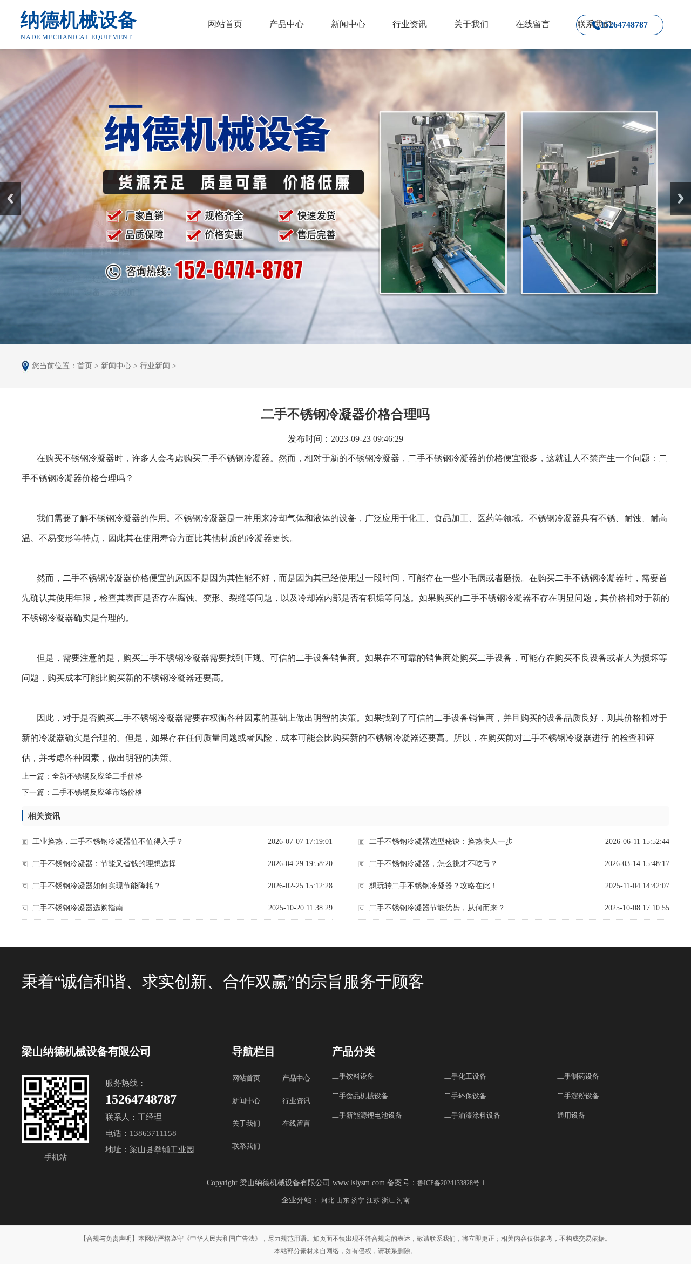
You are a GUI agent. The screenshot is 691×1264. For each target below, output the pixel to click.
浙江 (388, 1200)
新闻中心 (348, 24)
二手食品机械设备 (360, 1096)
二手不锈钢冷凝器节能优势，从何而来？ (437, 908)
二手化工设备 (465, 1076)
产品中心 (286, 24)
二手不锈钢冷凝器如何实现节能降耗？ (96, 886)
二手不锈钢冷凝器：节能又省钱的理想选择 (104, 864)
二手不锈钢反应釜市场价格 (97, 792)
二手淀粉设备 (578, 1096)
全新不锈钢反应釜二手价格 (97, 776)
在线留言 (533, 24)
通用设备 (571, 1115)
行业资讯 (409, 24)
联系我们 (246, 1146)
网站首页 (225, 24)
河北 (327, 1200)
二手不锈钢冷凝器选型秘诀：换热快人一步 (441, 841)
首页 (84, 366)
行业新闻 (155, 366)
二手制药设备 (578, 1076)
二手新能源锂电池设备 (367, 1115)
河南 (403, 1200)
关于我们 (471, 24)
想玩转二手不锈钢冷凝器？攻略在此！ (433, 886)
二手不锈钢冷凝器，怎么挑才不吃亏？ (433, 864)
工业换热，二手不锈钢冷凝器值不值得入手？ (108, 841)
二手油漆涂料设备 (472, 1115)
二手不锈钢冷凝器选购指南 (77, 908)
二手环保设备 (465, 1096)
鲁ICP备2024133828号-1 (451, 1183)
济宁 (357, 1200)
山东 (342, 1200)
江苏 (373, 1200)
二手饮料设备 (353, 1076)
